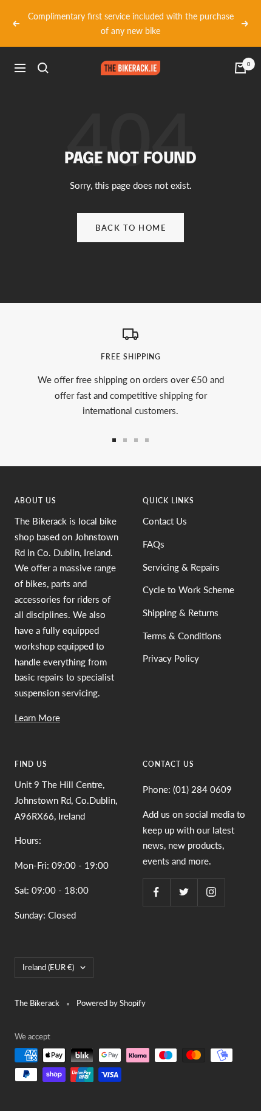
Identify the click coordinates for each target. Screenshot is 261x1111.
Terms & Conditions (182, 635)
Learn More (37, 717)
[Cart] (240, 68)
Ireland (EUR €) (48, 967)
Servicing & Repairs (181, 567)
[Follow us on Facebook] (156, 892)
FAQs (153, 544)
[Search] (43, 68)
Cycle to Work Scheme (188, 589)
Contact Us (165, 520)
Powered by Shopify (111, 1003)
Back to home (130, 228)
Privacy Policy (171, 658)
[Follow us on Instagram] (211, 892)
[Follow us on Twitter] (183, 892)
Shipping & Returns (181, 612)
